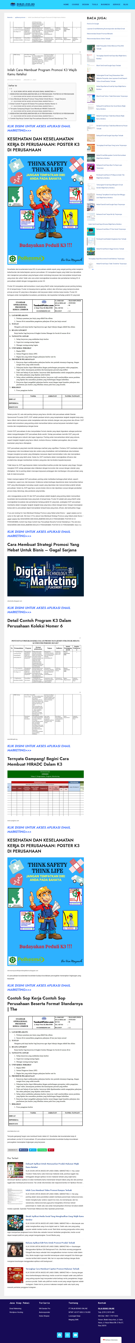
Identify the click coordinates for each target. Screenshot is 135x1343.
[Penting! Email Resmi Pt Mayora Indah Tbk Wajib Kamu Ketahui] (91, 177)
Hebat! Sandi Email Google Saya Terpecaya (110, 204)
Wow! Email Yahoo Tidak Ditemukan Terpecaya (112, 96)
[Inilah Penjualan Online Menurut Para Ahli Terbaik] (91, 48)
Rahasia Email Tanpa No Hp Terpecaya (109, 214)
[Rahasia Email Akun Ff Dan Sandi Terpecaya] (91, 232)
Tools (95, 4)
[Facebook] (59, 1335)
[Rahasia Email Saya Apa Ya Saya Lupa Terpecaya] (91, 168)
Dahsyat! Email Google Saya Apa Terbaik (109, 135)
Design (85, 4)
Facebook (24, 1150)
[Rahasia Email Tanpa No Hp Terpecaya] (91, 217)
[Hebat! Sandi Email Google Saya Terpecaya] (91, 207)
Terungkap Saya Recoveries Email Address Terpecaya (106, 259)
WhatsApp (43, 1150)
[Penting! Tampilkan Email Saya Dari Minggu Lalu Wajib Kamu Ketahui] (91, 197)
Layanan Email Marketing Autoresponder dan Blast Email (106, 29)
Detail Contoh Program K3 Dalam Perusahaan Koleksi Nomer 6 (33, 104)
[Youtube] (75, 1335)
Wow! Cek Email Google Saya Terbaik (108, 65)
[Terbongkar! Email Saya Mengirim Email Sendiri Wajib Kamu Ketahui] (91, 187)
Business (105, 4)
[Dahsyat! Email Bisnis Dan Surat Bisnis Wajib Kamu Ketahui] (91, 109)
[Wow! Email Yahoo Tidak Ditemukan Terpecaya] (91, 99)
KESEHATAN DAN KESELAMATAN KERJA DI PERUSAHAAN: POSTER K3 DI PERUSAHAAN (42, 94)
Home (66, 4)
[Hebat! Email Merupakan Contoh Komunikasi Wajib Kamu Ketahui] (91, 158)
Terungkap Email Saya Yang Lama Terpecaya (111, 145)
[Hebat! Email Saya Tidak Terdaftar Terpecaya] (91, 266)
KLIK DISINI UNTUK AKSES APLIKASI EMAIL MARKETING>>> (35, 91)
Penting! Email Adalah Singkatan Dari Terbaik (111, 239)
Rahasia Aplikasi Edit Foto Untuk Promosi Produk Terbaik (50, 1242)
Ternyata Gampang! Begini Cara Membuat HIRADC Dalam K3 (32, 109)
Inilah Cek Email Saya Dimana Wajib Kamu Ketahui (105, 224)
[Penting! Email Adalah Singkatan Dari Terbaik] (91, 242)
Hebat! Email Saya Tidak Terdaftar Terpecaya (111, 264)
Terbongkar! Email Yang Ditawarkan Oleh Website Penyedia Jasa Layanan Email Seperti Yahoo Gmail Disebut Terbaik (111, 78)
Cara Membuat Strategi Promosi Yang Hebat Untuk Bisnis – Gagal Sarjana (38, 99)
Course (75, 4)
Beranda (9, 17)
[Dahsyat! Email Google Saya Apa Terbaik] (91, 138)
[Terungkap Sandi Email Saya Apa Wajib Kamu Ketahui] (91, 58)
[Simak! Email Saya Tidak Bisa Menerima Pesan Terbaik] (91, 128)
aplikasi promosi (20, 17)
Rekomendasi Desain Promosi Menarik (100, 34)
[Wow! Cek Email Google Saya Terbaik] (91, 68)
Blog (126, 4)
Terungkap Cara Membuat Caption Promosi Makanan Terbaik (52, 1268)
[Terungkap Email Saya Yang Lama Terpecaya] (91, 148)
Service (116, 4)
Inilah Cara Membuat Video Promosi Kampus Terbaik (49, 1190)
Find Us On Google (93, 24)
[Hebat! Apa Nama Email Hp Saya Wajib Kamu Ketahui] (91, 89)
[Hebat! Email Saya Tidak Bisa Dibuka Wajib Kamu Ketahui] (91, 118)
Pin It (51, 1150)
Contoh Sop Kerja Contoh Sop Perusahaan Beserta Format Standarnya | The (38, 118)
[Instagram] (67, 1335)
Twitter (33, 1150)
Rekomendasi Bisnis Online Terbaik (98, 39)
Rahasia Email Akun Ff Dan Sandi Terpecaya (111, 229)
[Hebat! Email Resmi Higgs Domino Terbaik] (91, 251)
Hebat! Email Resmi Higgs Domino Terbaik (110, 249)
